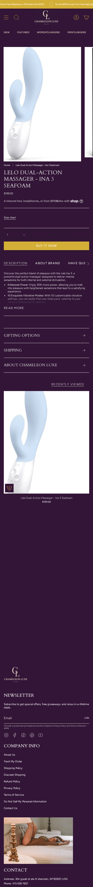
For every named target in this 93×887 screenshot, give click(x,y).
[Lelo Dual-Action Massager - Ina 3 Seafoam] (46, 442)
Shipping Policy (13, 768)
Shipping (13, 350)
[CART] (86, 17)
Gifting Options (22, 335)
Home (7, 165)
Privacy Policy (59, 726)
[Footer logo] (16, 674)
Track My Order (13, 761)
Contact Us (10, 808)
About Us (9, 754)
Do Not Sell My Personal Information (25, 801)
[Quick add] (9, 488)
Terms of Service (78, 726)
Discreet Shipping (15, 774)
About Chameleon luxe (30, 365)
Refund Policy (12, 781)
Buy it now (46, 246)
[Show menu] (6, 17)
